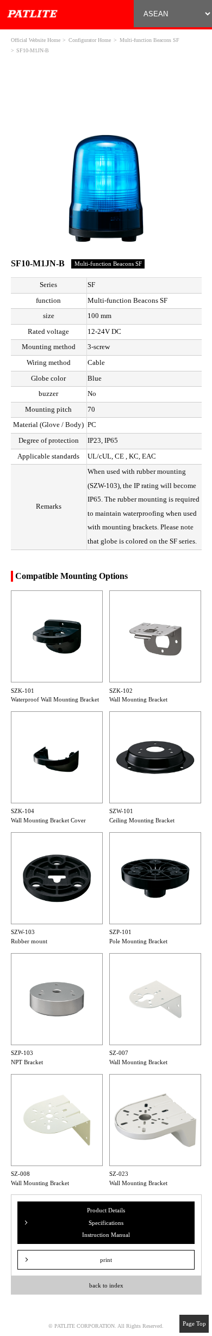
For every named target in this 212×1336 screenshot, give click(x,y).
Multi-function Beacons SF (149, 40)
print (106, 1259)
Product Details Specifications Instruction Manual (106, 1222)
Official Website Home (35, 40)
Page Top (194, 1323)
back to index (106, 1285)
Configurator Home (89, 40)
